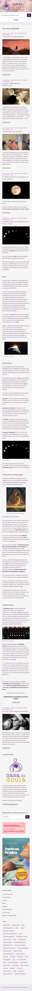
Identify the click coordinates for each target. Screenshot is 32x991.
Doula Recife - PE (7, 945)
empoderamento (20, 954)
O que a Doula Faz (21, 959)
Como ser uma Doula (8, 931)
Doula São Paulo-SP (8, 954)
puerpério (12, 968)
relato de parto (7, 971)
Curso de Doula (7, 939)
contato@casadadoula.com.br (10, 804)
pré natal (5, 968)
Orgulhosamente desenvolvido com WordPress (14, 987)
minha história (6, 959)
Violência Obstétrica (19, 974)
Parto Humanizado (13, 962)
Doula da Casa (22, 939)
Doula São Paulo (17, 951)
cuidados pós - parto (21, 936)
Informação (20, 956)
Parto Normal (5, 912)
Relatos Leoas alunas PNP (9, 915)
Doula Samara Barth (23, 948)
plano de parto (24, 965)
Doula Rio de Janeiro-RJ (9, 948)
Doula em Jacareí (7, 942)
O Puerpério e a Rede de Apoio (13, 37)
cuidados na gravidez (8, 936)
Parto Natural (23, 962)
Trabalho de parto (7, 974)
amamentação (15, 925)
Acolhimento (6, 925)
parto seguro (15, 965)
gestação (5, 956)
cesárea (22, 928)
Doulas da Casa (7, 951)
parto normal (6, 965)
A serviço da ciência (7, 894)
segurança (21, 971)
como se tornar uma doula (10, 933)
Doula (3, 903)
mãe (13, 959)
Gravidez (4, 906)
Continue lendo (6, 74)
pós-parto (19, 968)
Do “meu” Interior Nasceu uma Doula (15, 711)
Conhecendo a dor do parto (12, 131)
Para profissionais (7, 909)
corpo (20, 933)
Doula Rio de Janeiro (19, 945)
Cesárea (4, 900)
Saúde (14, 971)
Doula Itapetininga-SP (20, 942)
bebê (16, 928)
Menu (16, 20)
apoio (23, 925)
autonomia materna (8, 928)
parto (4, 962)
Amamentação (6, 897)
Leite (26, 956)
